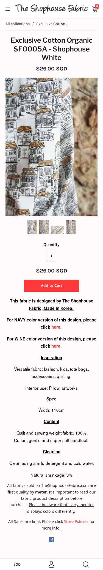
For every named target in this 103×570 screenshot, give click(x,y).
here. (57, 346)
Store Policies (76, 521)
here (55, 327)
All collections (17, 23)
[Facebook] (51, 539)
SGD (17, 564)
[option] (51, 147)
